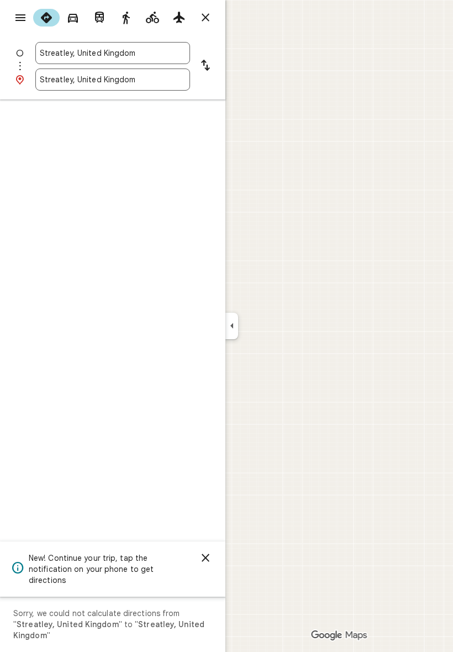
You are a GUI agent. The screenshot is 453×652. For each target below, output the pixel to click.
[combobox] (113, 53)
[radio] (46, 18)
